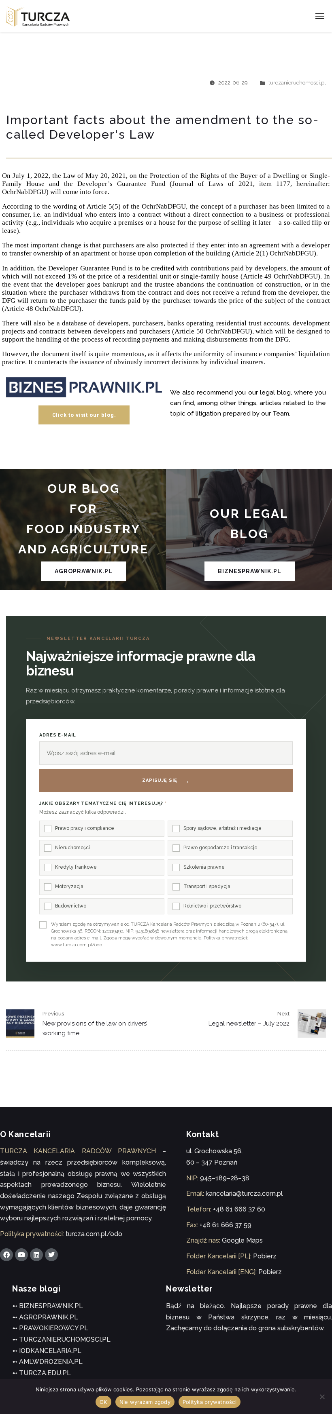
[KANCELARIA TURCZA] (38, 16)
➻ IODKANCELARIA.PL (46, 1351)
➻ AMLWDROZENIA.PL (47, 1361)
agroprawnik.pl (84, 571)
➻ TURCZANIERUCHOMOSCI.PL (61, 1339)
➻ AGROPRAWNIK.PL (45, 1317)
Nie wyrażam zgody (144, 1402)
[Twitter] (51, 1254)
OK (103, 1402)
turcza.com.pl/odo (94, 1234)
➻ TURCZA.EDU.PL (41, 1373)
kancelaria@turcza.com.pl (244, 1193)
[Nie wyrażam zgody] (322, 1397)
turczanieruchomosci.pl (297, 83)
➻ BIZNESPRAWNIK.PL (47, 1306)
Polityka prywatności (209, 1402)
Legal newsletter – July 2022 (249, 1023)
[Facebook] (6, 1254)
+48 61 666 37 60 (239, 1209)
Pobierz (265, 1256)
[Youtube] (21, 1254)
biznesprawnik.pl (249, 571)
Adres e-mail (57, 735)
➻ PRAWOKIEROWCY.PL (50, 1328)
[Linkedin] (36, 1254)
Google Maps (242, 1240)
